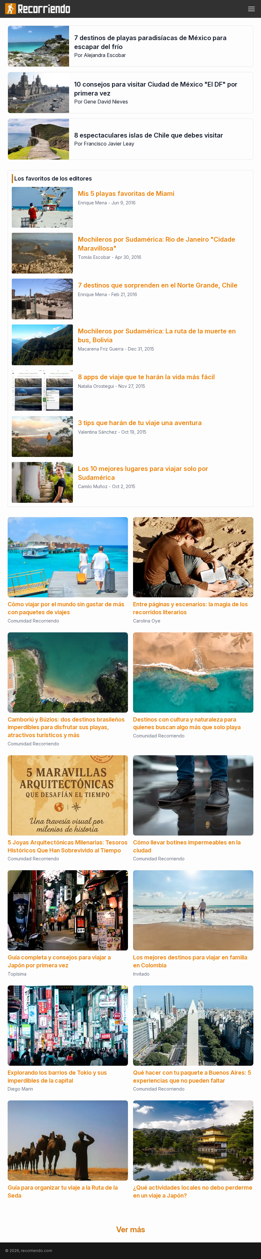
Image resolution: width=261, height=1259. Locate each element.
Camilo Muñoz (93, 486)
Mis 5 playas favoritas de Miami (126, 193)
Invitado (141, 974)
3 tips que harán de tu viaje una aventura (140, 423)
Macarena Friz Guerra (100, 349)
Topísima (17, 974)
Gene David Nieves (106, 101)
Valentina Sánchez (97, 432)
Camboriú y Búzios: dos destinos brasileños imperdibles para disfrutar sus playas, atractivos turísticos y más (66, 727)
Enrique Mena (92, 202)
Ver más (130, 1229)
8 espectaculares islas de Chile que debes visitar (148, 135)
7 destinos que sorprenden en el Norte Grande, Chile (157, 285)
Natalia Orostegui (96, 386)
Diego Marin (20, 1089)
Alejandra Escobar (105, 55)
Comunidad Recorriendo (33, 620)
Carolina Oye (146, 620)
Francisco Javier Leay (109, 143)
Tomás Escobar (94, 257)
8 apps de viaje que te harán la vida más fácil (146, 377)
